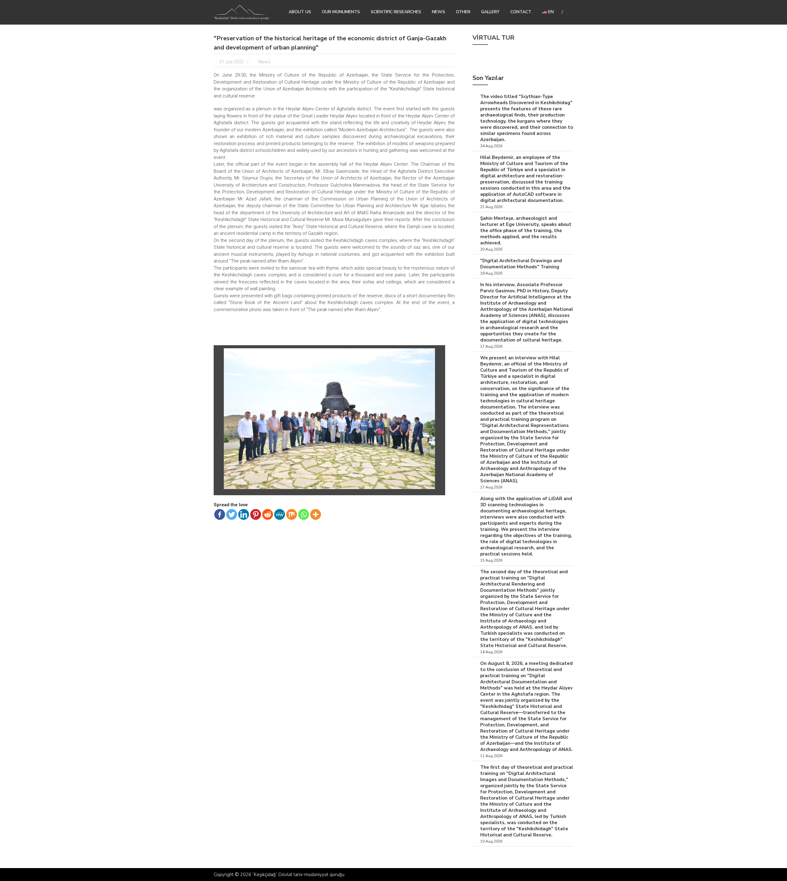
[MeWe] (279, 514)
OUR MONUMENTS (341, 12)
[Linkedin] (243, 514)
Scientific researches (396, 12)
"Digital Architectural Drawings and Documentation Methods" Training (521, 264)
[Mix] (291, 514)
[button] (436, 354)
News (438, 12)
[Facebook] (219, 514)
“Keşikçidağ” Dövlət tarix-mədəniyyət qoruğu (298, 874)
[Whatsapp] (303, 514)
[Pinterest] (255, 514)
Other (463, 12)
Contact (520, 12)
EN (550, 12)
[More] (315, 514)
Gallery (490, 12)
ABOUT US (300, 12)
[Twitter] (231, 514)
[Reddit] (267, 514)
